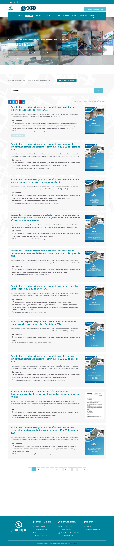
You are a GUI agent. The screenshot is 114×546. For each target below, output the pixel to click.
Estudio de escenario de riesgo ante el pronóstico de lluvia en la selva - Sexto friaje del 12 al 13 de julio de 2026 (45, 287)
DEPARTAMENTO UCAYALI (26, 310)
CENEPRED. (73, 543)
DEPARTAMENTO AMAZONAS (24, 302)
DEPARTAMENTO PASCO (49, 128)
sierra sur (37, 168)
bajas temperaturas (44, 239)
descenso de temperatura (42, 380)
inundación (38, 418)
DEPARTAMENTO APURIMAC (40, 123)
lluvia (36, 312)
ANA (16, 410)
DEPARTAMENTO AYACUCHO (60, 163)
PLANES (65, 15)
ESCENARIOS (48, 15)
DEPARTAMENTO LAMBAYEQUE (46, 415)
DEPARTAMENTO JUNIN (19, 128)
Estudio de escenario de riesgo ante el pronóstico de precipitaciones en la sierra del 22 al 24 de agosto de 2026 (45, 108)
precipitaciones (39, 131)
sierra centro (45, 168)
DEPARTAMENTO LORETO (70, 305)
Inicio (10, 58)
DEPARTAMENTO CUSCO (27, 126)
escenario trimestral (31, 239)
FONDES (74, 15)
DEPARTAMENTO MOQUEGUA (26, 165)
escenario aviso (29, 131)
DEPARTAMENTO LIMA (35, 128)
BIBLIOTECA (29, 15)
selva (40, 312)
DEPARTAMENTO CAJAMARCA (61, 302)
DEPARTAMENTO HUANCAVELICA (46, 126)
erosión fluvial (46, 418)
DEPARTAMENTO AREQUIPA (58, 123)
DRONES (38, 15)
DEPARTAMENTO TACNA (59, 165)
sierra (46, 131)
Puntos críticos (29, 418)
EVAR (58, 15)
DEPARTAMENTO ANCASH (23, 123)
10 (74, 469)
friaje (44, 312)
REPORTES (83, 15)
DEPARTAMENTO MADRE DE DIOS (22, 307)
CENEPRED (18, 120)
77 (79, 469)
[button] (110, 40)
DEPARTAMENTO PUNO (65, 128)
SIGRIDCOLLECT (93, 16)
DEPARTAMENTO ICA (29, 415)
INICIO (20, 15)
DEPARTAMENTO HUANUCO (65, 126)
